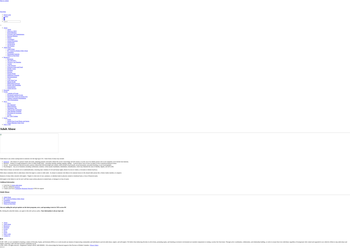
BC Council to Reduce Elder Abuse (17, 51)
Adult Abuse (7, 47)
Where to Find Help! (13, 55)
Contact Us (7, 236)
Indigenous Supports (13, 75)
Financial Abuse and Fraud (15, 67)
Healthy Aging (11, 69)
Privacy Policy (94, 245)
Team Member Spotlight (14, 111)
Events (6, 91)
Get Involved (11, 44)
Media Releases (11, 106)
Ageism (9, 64)
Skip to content (4, 1)
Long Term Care (12, 80)
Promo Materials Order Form (15, 123)
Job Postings (10, 46)
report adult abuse (17, 185)
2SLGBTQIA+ (11, 60)
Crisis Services (11, 65)
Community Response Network (24, 188)
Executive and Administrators (15, 34)
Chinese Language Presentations (16, 98)
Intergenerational (12, 77)
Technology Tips (12, 108)
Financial (6, 162)
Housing (9, 72)
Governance (10, 39)
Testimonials (10, 42)
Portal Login (7, 15)
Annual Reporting (12, 41)
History (9, 37)
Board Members (12, 33)
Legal (9, 78)
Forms (5, 118)
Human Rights (11, 73)
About (5, 28)
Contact (6, 16)
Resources (7, 57)
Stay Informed (11, 105)
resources (17, 187)
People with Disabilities (14, 85)
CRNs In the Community (14, 110)
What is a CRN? (12, 31)
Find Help (3, 11)
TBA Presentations (12, 100)
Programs (6, 90)
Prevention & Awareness (14, 113)
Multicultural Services (13, 83)
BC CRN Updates (12, 116)
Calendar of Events (12, 93)
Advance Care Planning (14, 62)
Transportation (11, 87)
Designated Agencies (13, 54)
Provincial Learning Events (15, 95)
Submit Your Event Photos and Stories (18, 121)
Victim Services (11, 88)
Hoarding (10, 70)
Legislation (10, 52)
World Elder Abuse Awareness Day (17, 96)
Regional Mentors (12, 36)
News (5, 101)
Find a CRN (7, 124)
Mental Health (11, 82)
